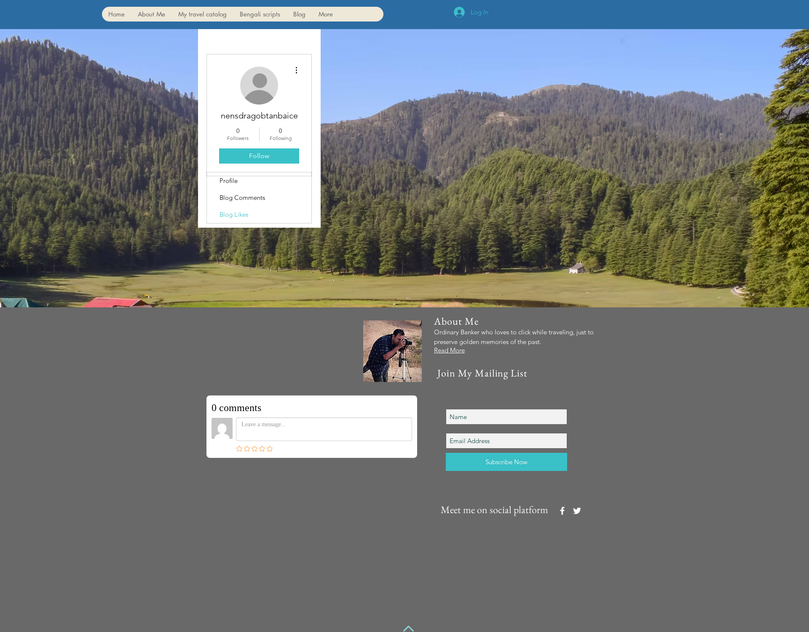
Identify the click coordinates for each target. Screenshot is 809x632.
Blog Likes (234, 214)
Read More (449, 350)
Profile (229, 181)
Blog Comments (242, 198)
